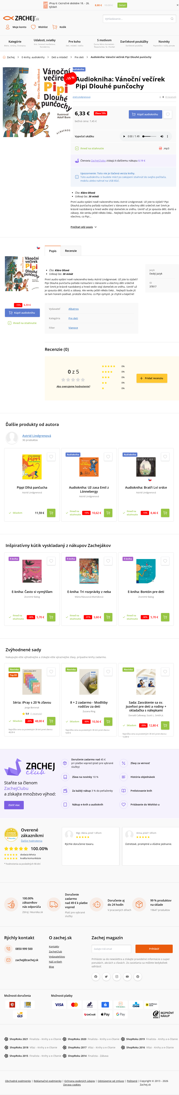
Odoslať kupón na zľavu (89, 591)
